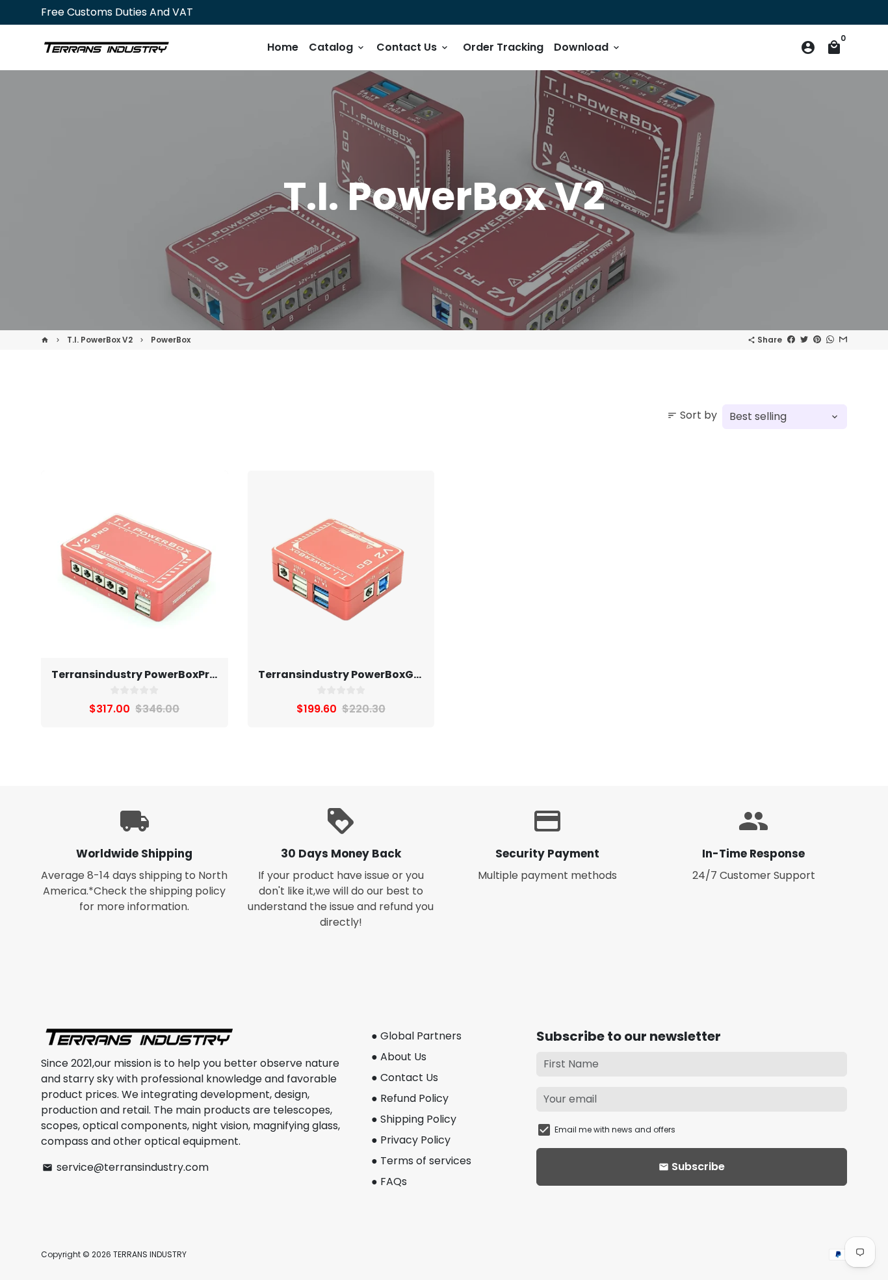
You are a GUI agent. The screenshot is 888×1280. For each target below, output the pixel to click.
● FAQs (389, 1181)
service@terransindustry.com (125, 1167)
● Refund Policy (410, 1098)
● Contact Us (404, 1077)
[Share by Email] (843, 339)
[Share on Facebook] (791, 339)
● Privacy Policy (411, 1139)
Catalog (337, 47)
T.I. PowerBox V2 (100, 339)
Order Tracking (503, 47)
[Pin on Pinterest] (817, 339)
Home (282, 47)
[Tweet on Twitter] (804, 339)
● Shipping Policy (413, 1119)
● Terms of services (421, 1160)
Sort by (692, 415)
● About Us (398, 1056)
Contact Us (413, 47)
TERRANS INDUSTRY (150, 1254)
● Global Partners (416, 1035)
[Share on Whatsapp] (830, 339)
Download (587, 47)
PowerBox (170, 339)
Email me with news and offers (615, 1129)
